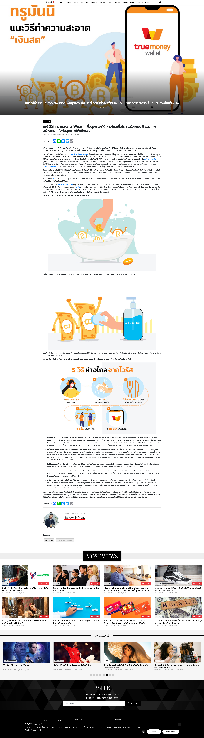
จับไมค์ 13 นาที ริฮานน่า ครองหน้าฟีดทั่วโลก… (23, 665)
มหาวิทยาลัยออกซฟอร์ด (79, 154)
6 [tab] (107, 675)
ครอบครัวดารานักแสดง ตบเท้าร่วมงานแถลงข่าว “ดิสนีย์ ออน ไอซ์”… (175, 666)
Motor (102, 2)
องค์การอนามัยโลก (150, 159)
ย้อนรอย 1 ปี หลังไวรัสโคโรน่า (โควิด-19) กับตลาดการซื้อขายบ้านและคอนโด (76, 621)
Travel (125, 2)
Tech (76, 2)
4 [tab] (100, 675)
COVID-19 (49, 540)
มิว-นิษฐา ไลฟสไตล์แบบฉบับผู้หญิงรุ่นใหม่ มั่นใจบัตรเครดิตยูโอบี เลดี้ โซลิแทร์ (24, 621)
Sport (109, 2)
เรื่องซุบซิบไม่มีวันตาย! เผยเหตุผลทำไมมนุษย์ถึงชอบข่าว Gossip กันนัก (126, 666)
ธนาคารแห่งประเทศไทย (51, 167)
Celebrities (143, 2)
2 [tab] (94, 675)
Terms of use (78, 719)
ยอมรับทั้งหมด (170, 732)
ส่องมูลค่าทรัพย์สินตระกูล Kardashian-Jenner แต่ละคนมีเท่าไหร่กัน (76, 589)
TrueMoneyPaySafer (64, 540)
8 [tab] (113, 675)
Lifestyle (60, 2)
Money (94, 2)
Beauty (133, 2)
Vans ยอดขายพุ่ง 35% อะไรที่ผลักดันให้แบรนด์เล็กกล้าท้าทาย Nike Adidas (178, 589)
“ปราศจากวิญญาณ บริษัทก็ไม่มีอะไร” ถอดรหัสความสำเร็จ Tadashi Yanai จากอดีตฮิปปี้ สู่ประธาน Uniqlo (127, 589)
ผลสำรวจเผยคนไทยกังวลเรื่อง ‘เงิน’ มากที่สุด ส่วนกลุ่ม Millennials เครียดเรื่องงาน (178, 621)
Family (117, 2)
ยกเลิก (154, 732)
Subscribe (132, 703)
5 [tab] (104, 675)
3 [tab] (97, 675)
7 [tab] (110, 675)
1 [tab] (91, 675)
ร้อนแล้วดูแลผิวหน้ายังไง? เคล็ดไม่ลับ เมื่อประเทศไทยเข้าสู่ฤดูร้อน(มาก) (76, 666)
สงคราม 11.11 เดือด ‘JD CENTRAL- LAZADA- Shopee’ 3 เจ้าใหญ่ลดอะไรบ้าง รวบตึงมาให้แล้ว (125, 621)
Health (69, 2)
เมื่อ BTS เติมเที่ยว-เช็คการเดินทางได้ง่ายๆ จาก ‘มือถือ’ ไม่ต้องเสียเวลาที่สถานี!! (25, 589)
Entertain (84, 2)
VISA (55, 179)
